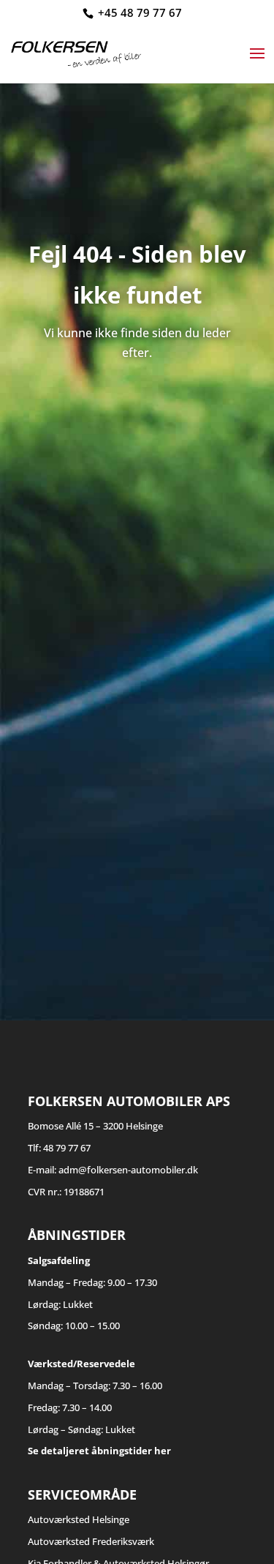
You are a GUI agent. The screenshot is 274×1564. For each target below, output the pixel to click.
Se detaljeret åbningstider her (99, 1450)
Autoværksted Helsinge (78, 1519)
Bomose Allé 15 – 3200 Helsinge (95, 1125)
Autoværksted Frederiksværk (91, 1541)
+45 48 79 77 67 (140, 12)
